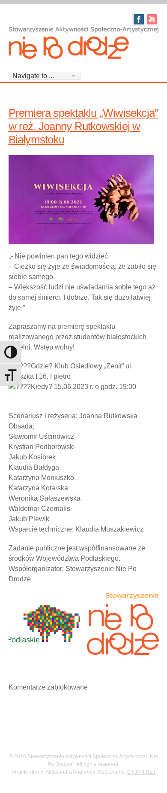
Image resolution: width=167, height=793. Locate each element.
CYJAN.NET (141, 772)
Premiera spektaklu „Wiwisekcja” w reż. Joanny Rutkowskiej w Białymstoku (83, 126)
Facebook (139, 19)
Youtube (152, 19)
